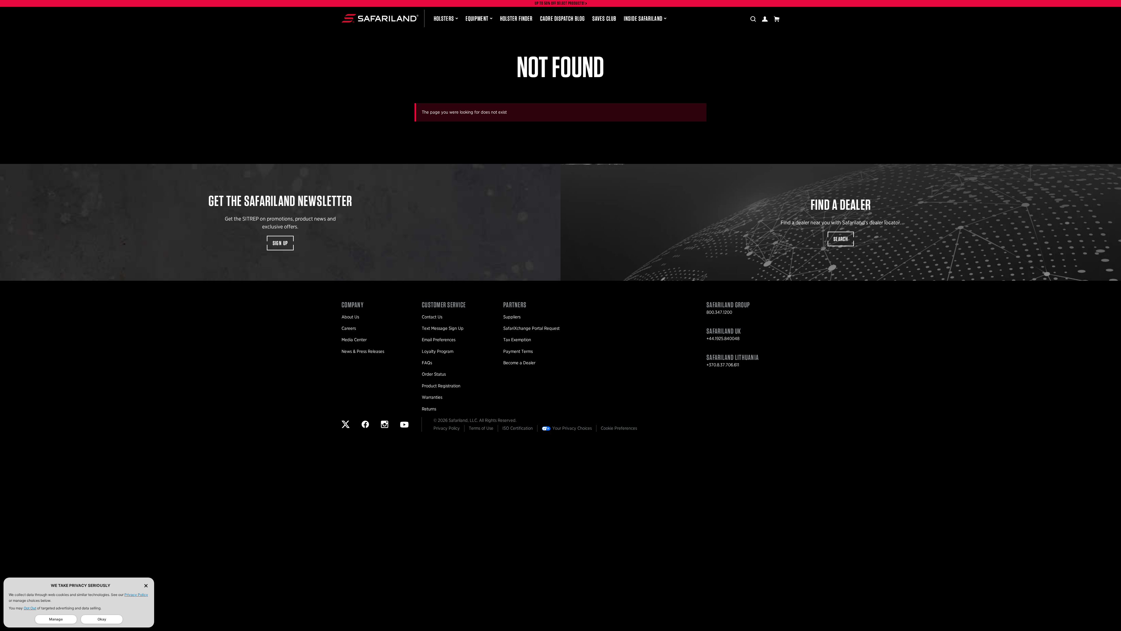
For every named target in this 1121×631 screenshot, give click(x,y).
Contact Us (432, 317)
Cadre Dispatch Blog (562, 18)
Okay (102, 619)
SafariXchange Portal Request (531, 328)
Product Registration (441, 386)
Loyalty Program (437, 351)
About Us (350, 317)
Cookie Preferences (619, 428)
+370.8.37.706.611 (722, 364)
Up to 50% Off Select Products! (560, 3)
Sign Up (280, 243)
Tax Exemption (517, 339)
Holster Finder (516, 18)
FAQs (427, 362)
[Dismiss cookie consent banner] (146, 585)
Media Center (354, 339)
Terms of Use (481, 428)
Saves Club (604, 18)
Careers (349, 328)
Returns (429, 409)
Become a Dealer (519, 362)
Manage (56, 619)
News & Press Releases (363, 351)
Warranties (432, 397)
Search (840, 238)
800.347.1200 (719, 312)
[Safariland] (380, 18)
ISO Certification (517, 428)
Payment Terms (518, 351)
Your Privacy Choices (572, 428)
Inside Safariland (643, 18)
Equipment (477, 18)
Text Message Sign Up (443, 328)
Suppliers (512, 317)
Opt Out (30, 608)
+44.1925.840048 (722, 338)
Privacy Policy (136, 594)
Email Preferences (438, 339)
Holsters (444, 18)
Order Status (434, 374)
